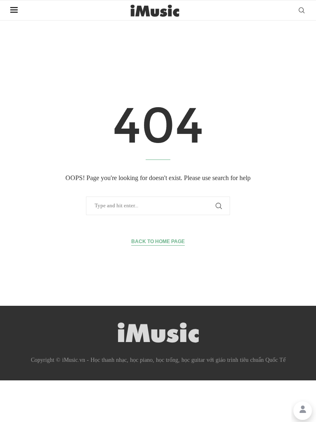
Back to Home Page (158, 241)
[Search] (301, 10)
